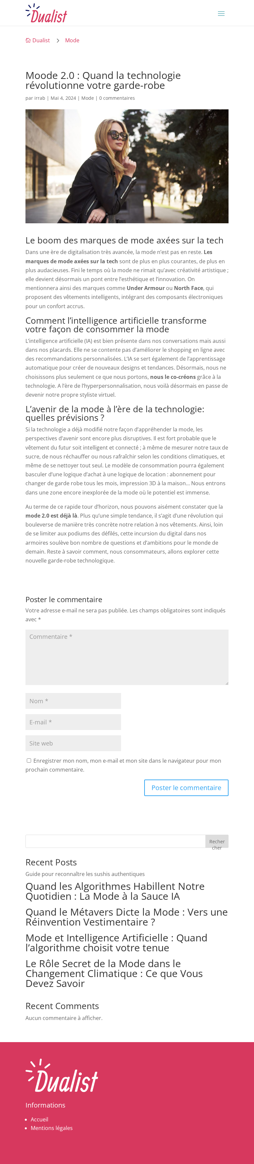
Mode (72, 40)
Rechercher (217, 843)
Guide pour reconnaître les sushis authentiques (85, 874)
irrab (39, 98)
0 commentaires (117, 98)
